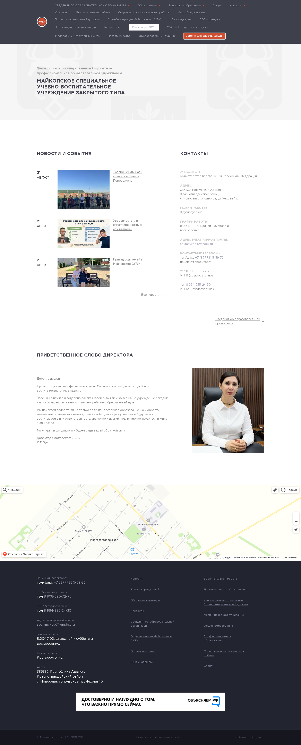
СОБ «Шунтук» (209, 19)
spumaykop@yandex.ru (196, 244)
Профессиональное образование (217, 638)
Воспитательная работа (93, 12)
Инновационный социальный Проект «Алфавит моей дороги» (226, 602)
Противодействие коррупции (75, 27)
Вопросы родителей (145, 590)
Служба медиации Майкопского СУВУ (134, 19)
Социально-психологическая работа (144, 12)
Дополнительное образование (225, 590)
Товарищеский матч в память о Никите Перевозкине (127, 176)
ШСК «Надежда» (180, 19)
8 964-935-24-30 (198, 285)
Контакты (61, 12)
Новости (235, 6)
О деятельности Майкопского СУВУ (151, 638)
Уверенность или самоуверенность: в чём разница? (127, 225)
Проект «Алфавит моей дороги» (77, 19)
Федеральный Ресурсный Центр (77, 36)
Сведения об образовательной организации (152, 624)
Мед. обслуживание (191, 12)
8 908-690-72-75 (198, 271)
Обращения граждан (145, 600)
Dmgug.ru (257, 737)
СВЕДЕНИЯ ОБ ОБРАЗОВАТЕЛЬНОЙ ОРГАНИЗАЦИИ (90, 6)
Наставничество (119, 36)
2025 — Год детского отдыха (187, 27)
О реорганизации (143, 651)
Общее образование (218, 626)
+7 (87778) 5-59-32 (209, 258)
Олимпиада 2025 (144, 27)
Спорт (217, 6)
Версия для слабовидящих (204, 36)
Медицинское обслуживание (224, 615)
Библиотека (112, 27)
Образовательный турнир (157, 36)
